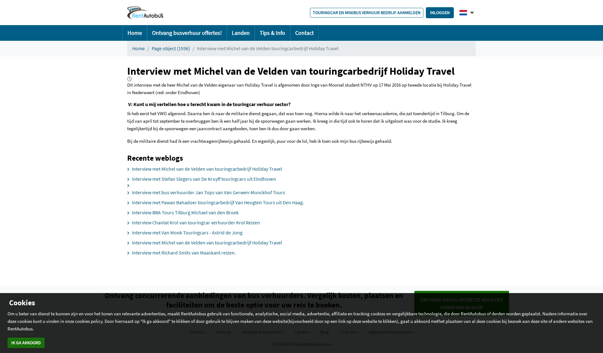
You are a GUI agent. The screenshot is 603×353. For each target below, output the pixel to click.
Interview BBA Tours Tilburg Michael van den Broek (185, 212)
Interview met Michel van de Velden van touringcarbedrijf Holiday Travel (207, 169)
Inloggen (440, 12)
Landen (241, 32)
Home (135, 32)
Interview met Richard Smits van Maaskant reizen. (184, 252)
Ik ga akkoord (26, 342)
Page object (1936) (171, 48)
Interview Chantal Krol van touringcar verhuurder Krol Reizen (196, 222)
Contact (304, 32)
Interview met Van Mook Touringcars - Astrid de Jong (187, 232)
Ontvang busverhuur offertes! (187, 32)
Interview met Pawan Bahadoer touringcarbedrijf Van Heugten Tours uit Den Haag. (218, 202)
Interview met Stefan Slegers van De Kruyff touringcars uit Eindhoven (204, 179)
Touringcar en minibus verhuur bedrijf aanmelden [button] (367, 12)
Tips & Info (272, 32)
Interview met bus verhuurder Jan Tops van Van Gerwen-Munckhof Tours (208, 192)
